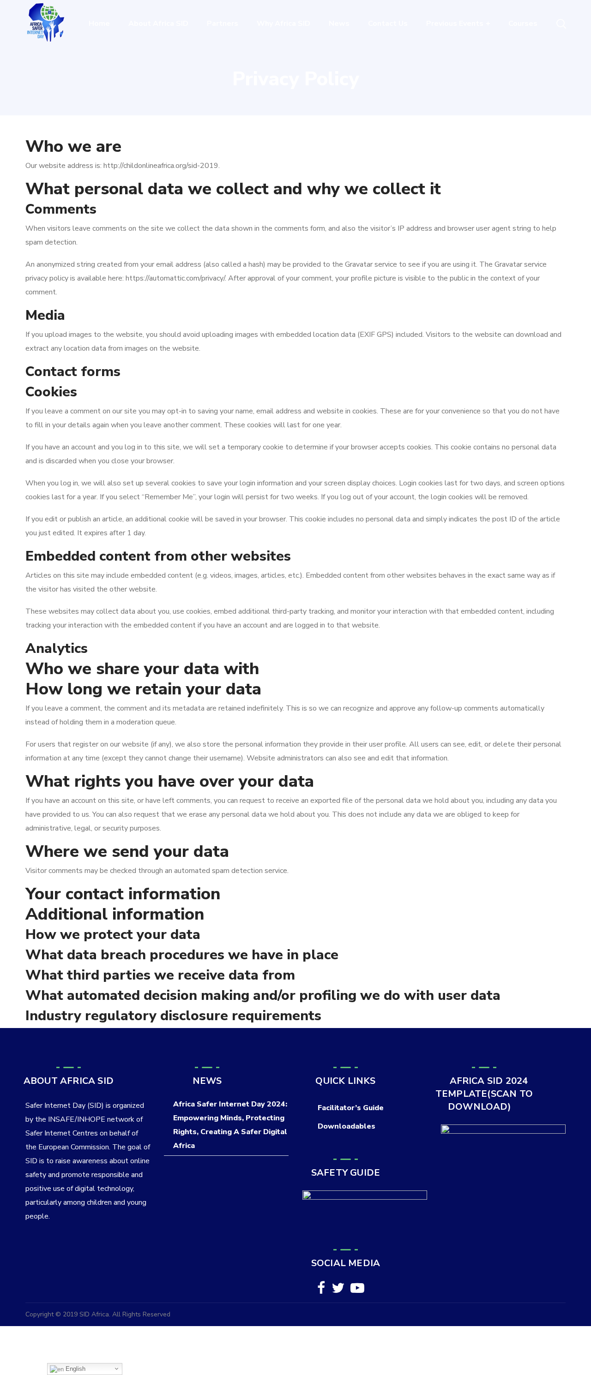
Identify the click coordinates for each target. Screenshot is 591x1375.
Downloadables (346, 1126)
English (74, 1368)
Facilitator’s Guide (351, 1108)
